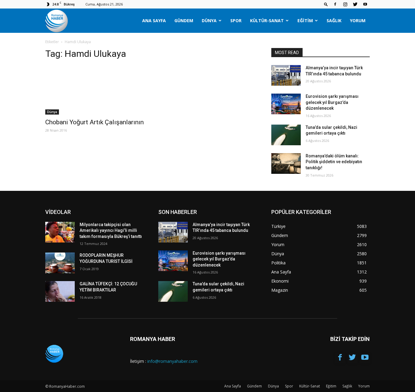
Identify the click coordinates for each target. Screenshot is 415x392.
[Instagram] (345, 4)
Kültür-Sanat (267, 20)
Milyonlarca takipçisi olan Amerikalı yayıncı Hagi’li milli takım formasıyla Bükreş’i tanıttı (111, 230)
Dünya (209, 20)
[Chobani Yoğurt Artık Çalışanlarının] (94, 90)
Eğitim (305, 20)
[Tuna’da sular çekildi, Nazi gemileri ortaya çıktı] (286, 135)
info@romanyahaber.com (172, 361)
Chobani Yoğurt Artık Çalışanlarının (94, 122)
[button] (326, 4)
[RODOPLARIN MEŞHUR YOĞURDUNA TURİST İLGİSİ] (60, 263)
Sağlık (334, 20)
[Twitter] (355, 4)
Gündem (183, 20)
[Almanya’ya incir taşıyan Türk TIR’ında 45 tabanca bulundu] (286, 75)
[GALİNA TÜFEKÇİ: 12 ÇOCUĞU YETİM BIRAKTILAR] (60, 291)
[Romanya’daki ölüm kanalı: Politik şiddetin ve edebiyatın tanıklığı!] (286, 163)
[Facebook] (335, 4)
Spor (236, 20)
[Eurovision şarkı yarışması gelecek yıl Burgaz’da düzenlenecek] (286, 104)
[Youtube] (365, 4)
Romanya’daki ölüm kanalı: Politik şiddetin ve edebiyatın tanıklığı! (334, 161)
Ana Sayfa (154, 20)
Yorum (357, 20)
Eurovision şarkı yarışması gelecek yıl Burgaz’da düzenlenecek (332, 102)
